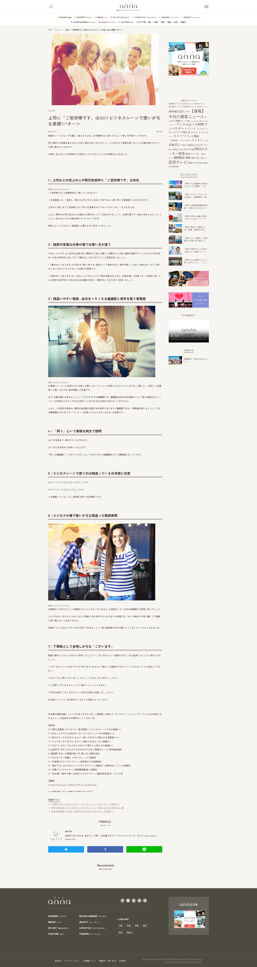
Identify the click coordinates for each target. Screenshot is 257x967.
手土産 (191, 149)
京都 (162, 22)
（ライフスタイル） (92, 928)
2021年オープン (187, 104)
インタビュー (203, 129)
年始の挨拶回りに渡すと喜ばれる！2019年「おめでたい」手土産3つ (82, 811)
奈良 (176, 22)
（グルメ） (57, 916)
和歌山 (183, 22)
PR (188, 112)
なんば (193, 121)
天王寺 (181, 149)
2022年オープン (200, 104)
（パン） (55, 922)
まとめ (199, 121)
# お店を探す (123, 919)
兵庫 (156, 22)
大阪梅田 (175, 149)
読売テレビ (178, 162)
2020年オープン (175, 104)
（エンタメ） (93, 916)
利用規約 (122, 961)
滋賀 (169, 22)
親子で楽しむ (201, 158)
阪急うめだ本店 (194, 163)
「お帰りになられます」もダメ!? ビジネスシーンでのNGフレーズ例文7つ (85, 804)
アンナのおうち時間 (190, 124)
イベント (190, 128)
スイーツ (179, 136)
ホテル (188, 140)
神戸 (193, 158)
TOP (50, 30)
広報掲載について (89, 961)
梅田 (188, 157)
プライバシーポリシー (72, 961)
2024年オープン (175, 107)
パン (182, 140)
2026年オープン (202, 107)
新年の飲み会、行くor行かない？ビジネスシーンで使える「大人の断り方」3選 (87, 807)
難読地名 (175, 166)
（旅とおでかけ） (59, 928)
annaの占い (177, 111)
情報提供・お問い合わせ (108, 961)
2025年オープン (189, 107)
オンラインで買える (179, 132)
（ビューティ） (89, 922)
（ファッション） (90, 934)
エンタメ (58, 30)
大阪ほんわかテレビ (197, 145)
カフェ (194, 132)
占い (178, 144)
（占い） (56, 934)
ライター (197, 140)
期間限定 (179, 157)
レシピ (205, 140)
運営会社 (58, 961)
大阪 (149, 22)
